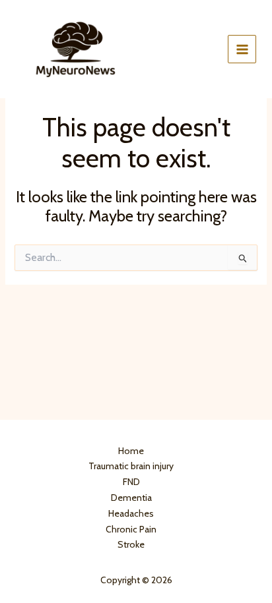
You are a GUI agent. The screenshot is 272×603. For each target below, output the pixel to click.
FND (131, 482)
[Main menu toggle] (242, 49)
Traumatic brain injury (131, 466)
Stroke (131, 544)
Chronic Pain (131, 529)
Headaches (131, 513)
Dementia (131, 497)
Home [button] (131, 451)
